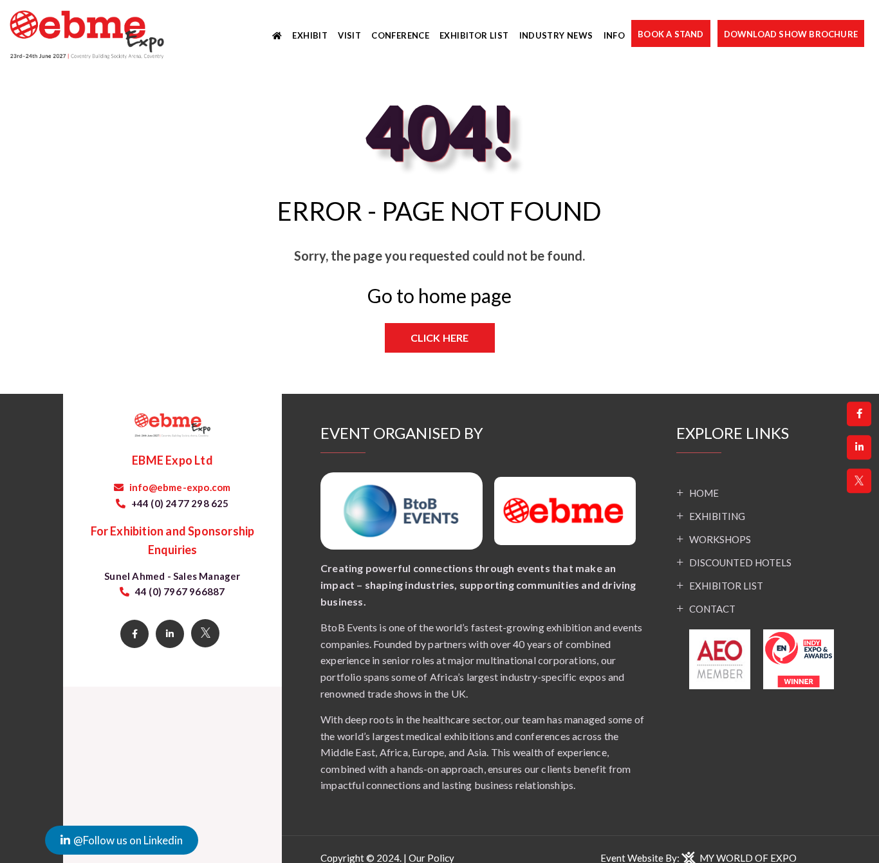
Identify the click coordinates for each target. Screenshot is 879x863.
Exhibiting (717, 519)
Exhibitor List (473, 35)
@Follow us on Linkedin (128, 840)
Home (704, 496)
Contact (712, 612)
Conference (400, 35)
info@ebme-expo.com (178, 490)
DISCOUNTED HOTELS (740, 565)
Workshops (720, 542)
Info (614, 35)
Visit (349, 35)
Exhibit (310, 35)
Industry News (556, 35)
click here (440, 337)
